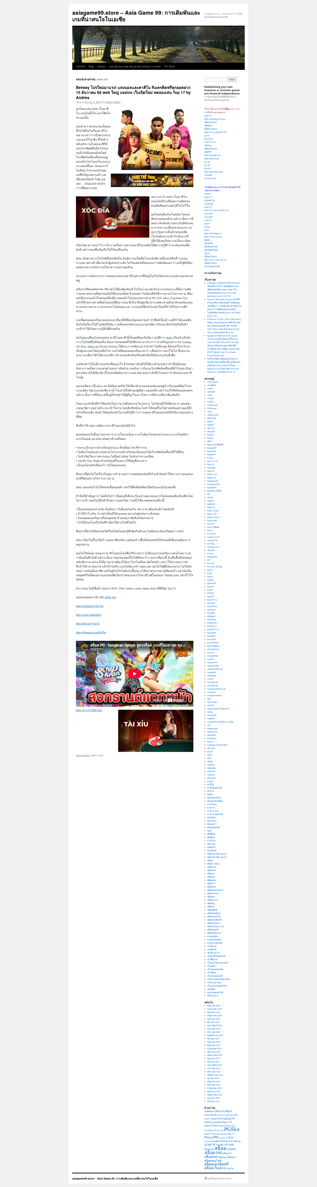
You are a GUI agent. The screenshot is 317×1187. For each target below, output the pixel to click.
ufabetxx (211, 764)
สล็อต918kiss (213, 893)
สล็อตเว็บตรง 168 (215, 926)
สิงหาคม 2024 (213, 1084)
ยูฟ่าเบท (211, 843)
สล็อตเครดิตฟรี (214, 919)
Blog (91, 66)
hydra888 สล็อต (214, 490)
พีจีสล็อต (211, 833)
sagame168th (213, 665)
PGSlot (210, 592)
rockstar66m (212, 655)
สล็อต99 (208, 125)
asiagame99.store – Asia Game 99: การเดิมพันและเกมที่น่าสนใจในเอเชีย (136, 15)
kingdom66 (212, 520)
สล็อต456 (211, 870)
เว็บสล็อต (211, 972)
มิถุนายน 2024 (214, 1091)
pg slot (207, 161)
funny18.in (212, 474)
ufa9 (209, 757)
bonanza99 (212, 447)
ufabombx (211, 767)
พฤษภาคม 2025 (214, 1055)
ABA (209, 411)
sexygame (211, 691)
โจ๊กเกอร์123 (213, 995)
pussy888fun (213, 642)
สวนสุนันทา (212, 936)
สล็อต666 (211, 880)
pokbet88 (211, 616)
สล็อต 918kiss (213, 863)
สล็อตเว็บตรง (210, 122)
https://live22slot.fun (213, 236)
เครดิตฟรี (211, 949)
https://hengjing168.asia (214, 118)
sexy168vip (212, 682)
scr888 (210, 678)
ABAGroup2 (212, 414)
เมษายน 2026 (213, 1018)
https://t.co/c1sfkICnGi (89, 710)
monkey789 (212, 540)
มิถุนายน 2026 (214, 1012)
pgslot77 (211, 596)
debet (169, 337)
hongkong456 (213, 484)
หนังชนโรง (209, 200)
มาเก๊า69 (211, 840)
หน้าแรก (80, 66)
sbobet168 (211, 675)
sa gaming (208, 203)
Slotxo (210, 711)
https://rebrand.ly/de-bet (89, 606)
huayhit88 (211, 487)
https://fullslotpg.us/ (213, 233)
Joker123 (211, 507)
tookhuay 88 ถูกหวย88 (217, 744)
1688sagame (212, 381)
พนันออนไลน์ (213, 827)
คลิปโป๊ (207, 151)
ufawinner (211, 777)
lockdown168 (213, 536)
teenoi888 (211, 734)
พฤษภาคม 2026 (214, 1015)
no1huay (211, 543)
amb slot (211, 427)
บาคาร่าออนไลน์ (215, 814)
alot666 (210, 424)
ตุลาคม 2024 (213, 1078)
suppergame (212, 728)
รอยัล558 (211, 847)
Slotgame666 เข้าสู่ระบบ (218, 708)
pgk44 (210, 589)
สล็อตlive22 (212, 899)
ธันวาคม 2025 (214, 1031)
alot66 (210, 421)
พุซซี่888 (211, 837)
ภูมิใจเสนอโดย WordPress (220, 1178)
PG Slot (210, 563)
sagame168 (212, 662)
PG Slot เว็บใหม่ (214, 566)
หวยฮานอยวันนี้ (214, 942)
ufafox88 (211, 771)
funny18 (211, 470)
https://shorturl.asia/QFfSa (91, 632)
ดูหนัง (207, 239)
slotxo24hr (211, 715)
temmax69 (211, 738)
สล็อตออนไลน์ (214, 916)
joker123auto (213, 510)
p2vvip (210, 553)
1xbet (209, 394)
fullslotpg (211, 467)
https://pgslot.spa (211, 158)
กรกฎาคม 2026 (214, 1008)
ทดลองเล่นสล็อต (215, 800)
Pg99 (209, 573)
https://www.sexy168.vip (215, 259)
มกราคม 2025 (213, 1068)
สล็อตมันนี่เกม (214, 913)
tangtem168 (212, 731)
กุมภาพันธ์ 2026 (214, 1025)
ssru (209, 724)
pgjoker (210, 586)
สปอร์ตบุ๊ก (212, 850)
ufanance (211, 774)
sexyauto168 (212, 685)
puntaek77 (211, 635)
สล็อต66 (211, 876)
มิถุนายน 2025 (214, 1051)
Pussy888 (211, 639)
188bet (210, 388)
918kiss (207, 193)
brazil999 (211, 454)
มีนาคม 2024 (213, 1101)
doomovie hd (210, 178)
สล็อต (210, 860)
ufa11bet (211, 748)
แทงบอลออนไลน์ (215, 992)
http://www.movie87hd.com (216, 210)
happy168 (211, 477)
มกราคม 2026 (213, 1028)
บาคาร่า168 (210, 141)
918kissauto (212, 404)
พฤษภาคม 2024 (214, 1094)
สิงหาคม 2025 (213, 1045)
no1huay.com (213, 546)
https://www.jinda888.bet (215, 132)
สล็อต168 (211, 866)
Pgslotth (210, 612)
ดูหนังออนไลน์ (211, 246)
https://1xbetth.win (212, 155)
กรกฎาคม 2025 (214, 1048)
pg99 (206, 229)
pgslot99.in (212, 606)
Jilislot (210, 497)
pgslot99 (211, 602)
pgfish (210, 576)
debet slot (93, 346)
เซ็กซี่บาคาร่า (213, 952)
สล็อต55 (211, 873)
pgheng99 (211, 583)
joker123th (212, 513)
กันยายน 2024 (213, 1081)
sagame (210, 658)
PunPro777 (212, 625)
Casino (210, 457)
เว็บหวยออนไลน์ (212, 266)
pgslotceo (211, 609)
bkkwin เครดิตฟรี (215, 444)
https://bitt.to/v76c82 (88, 623)
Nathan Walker (113, 102)
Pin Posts (170, 66)
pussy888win (213, 649)
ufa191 (210, 751)
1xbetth (210, 398)
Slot (209, 698)
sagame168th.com (215, 668)
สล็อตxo (208, 145)
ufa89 (209, 754)
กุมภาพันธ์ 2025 (214, 1064)
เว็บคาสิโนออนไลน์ (216, 956)
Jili (208, 493)
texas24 (210, 741)
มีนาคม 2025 (213, 1061)
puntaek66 (211, 632)
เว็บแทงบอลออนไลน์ (217, 985)
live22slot (211, 533)
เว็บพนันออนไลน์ (215, 969)
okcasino (211, 550)
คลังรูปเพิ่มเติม (83, 755)
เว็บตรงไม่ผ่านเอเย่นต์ (217, 962)
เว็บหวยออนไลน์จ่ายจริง (218, 979)
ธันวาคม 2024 (214, 1071)
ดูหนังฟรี (208, 243)
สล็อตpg (211, 903)
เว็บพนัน (211, 965)
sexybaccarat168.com (216, 688)
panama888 (212, 556)
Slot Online (212, 701)
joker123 (208, 115)
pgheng (210, 579)
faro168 (210, 464)
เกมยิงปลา (212, 946)
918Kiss (211, 401)
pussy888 (208, 138)
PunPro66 (211, 619)
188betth (208, 174)
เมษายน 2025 (213, 1058)
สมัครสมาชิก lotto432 (217, 853)
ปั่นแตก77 (212, 824)
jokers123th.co (213, 517)
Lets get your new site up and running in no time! (135, 66)
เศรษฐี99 (211, 989)
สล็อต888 (211, 886)
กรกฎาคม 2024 (214, 1088)
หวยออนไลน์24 (214, 939)
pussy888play (213, 645)
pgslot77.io (212, 599)
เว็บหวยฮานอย (214, 982)
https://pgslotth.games (213, 171)
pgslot (207, 135)
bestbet (210, 434)
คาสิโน (210, 784)
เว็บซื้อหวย (212, 959)
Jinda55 (210, 500)
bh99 (209, 441)
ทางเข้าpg (212, 804)
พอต (209, 830)
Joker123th (223, 1125)
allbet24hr (211, 418)
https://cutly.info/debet (88, 615)
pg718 (210, 569)
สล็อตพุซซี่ (212, 909)
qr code (210, 652)
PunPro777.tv (213, 629)
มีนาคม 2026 (213, 1022)
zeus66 (210, 781)
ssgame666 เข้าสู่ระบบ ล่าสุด (220, 721)
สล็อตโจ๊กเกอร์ (214, 932)
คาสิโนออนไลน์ (214, 787)
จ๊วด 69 (210, 790)
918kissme (212, 408)
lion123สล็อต (213, 526)
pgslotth (223, 1134)
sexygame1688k (214, 695)
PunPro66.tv (212, 622)
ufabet (210, 761)
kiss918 (207, 168)
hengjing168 (212, 480)
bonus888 (211, 451)
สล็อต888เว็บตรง (215, 890)
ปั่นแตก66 (212, 820)
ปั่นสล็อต (211, 817)
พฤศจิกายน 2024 (215, 1074)
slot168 (210, 705)
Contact (101, 66)
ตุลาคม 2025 (213, 1038)
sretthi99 (211, 718)
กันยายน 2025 (213, 1041)
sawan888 (211, 672)
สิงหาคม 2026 (213, 1005)
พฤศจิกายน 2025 (215, 1035)
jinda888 (211, 503)
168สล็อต (211, 385)
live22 (210, 530)
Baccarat (211, 431)
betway (210, 437)
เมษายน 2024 (213, 1097)
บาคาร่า (208, 220)
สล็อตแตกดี (212, 929)
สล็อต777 (211, 883)
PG (208, 559)
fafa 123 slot (212, 460)
